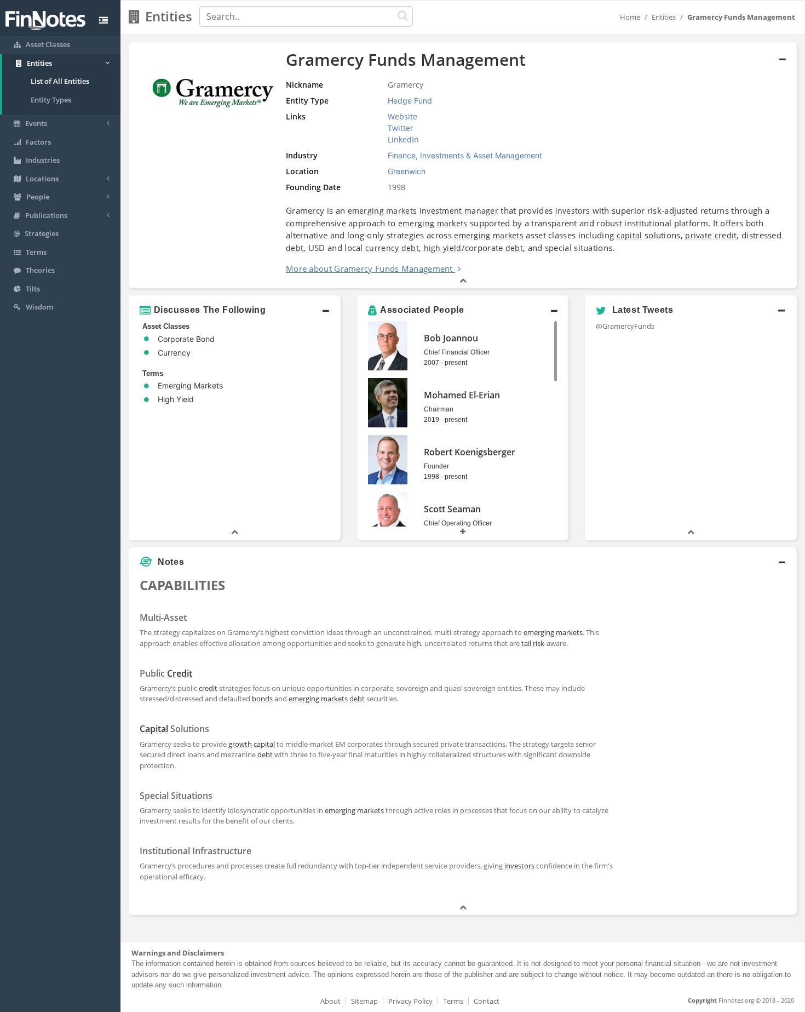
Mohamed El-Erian (462, 395)
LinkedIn (403, 139)
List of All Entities (60, 81)
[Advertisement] (711, 737)
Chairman (438, 409)
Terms (453, 1001)
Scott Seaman (452, 509)
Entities (664, 17)
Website (402, 116)
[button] (463, 165)
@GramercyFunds (625, 326)
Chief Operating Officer (458, 523)
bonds (262, 699)
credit (208, 688)
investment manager (458, 210)
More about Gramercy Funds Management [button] (369, 268)
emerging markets (382, 210)
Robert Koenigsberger (469, 452)
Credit (179, 673)
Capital (154, 729)
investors (572, 210)
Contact (486, 1001)
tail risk (532, 643)
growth (240, 744)
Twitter (400, 128)
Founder (436, 466)
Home (630, 17)
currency (382, 248)
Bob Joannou (451, 338)
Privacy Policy (410, 1001)
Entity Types (51, 100)
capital (629, 235)
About (330, 1001)
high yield (443, 248)
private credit (711, 235)
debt (294, 248)
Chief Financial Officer (457, 352)
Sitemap (364, 1001)
